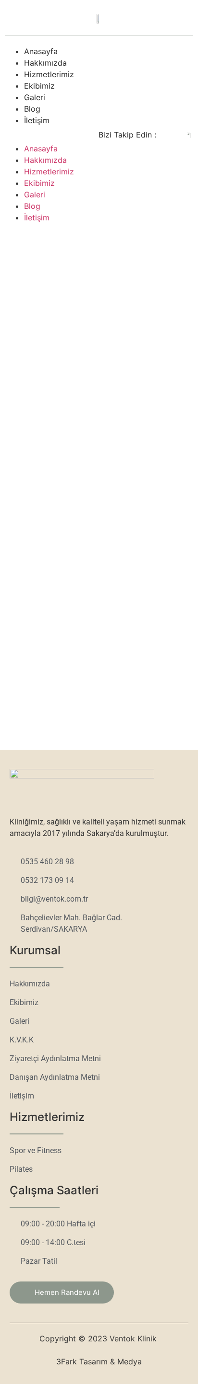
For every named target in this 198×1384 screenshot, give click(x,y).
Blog (32, 109)
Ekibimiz (39, 86)
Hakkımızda (45, 63)
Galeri (34, 97)
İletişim (37, 120)
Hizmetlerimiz (49, 74)
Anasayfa (41, 51)
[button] (38, 131)
